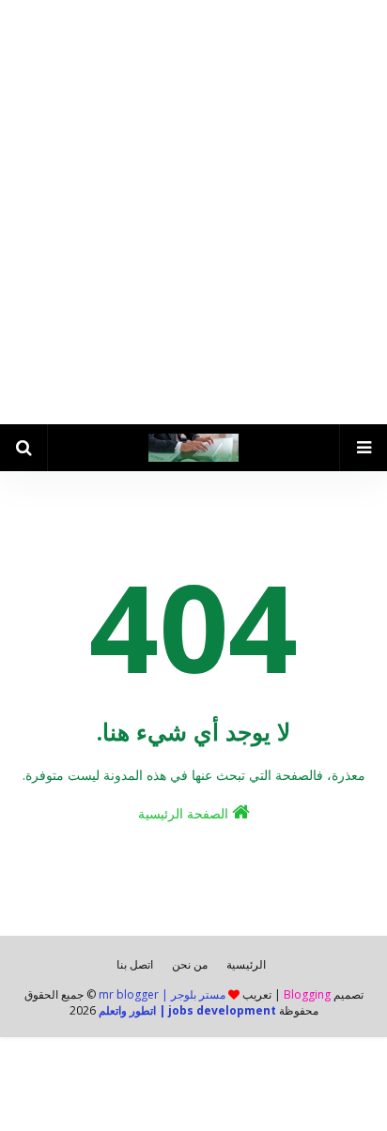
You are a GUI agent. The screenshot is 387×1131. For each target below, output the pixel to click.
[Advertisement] (193, 212)
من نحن (190, 964)
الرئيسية (246, 964)
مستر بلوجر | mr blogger (162, 994)
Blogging (307, 994)
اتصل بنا (134, 964)
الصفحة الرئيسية (185, 813)
